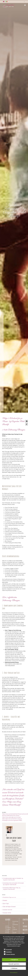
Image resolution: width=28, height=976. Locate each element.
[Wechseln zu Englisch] (3, 1)
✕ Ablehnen (14, 968)
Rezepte (5, 900)
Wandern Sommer (7, 909)
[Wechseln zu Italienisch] (6, 1)
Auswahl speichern (14, 964)
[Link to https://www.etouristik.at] (6, 835)
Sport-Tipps (6, 903)
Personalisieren (13, 972)
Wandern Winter (7, 912)
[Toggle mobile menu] (25, 5)
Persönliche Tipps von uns (9, 897)
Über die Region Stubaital (9, 906)
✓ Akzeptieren (14, 959)
